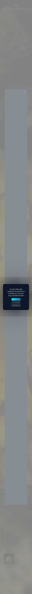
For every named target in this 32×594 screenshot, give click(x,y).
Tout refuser (16, 302)
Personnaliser (16, 305)
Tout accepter (16, 299)
